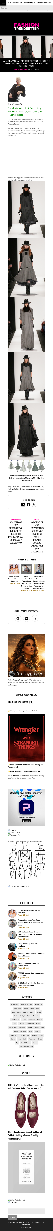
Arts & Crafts (17, 1008)
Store (19, 1039)
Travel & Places (25, 1043)
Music (30, 1031)
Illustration (22, 1027)
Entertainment (15, 1020)
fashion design (19, 489)
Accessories (14, 1004)
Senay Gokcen (24, 683)
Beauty (26, 1008)
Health (38, 1023)
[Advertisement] (26, 158)
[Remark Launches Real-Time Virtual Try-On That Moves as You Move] (26, 573)
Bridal (32, 1008)
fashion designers (32, 489)
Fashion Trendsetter (20, 680)
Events (24, 1020)
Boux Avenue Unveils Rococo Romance (14, 579)
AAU (18, 487)
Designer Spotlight (19, 1016)
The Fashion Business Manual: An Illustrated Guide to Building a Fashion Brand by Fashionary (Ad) (26, 1135)
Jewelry (36, 1027)
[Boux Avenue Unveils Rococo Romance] (14, 573)
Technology (32, 1039)
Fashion (17, 69)
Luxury (16, 1031)
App (31, 1004)
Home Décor (13, 1027)
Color (37, 1008)
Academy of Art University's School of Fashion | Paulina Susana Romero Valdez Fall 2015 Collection (37, 537)
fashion (10, 489)
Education (36, 1016)
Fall (42, 487)
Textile (40, 1039)
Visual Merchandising (26, 1046)
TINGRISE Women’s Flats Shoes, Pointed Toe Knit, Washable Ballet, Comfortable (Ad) (26, 1086)
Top (17, 1043)
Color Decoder (16, 1012)
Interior (30, 1027)
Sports (13, 1039)
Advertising (24, 1004)
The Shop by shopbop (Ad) (20, 702)
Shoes (41, 1035)
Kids (42, 1027)
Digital (29, 1016)
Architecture (38, 1004)
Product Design (24, 1035)
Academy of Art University (30, 487)
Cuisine (25, 1012)
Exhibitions (31, 1020)
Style (24, 1039)
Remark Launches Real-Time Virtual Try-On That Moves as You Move (30, 922)
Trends (35, 1043)
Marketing (23, 1031)
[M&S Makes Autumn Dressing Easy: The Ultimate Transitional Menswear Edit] (39, 573)
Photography (14, 1035)
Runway (24, 69)
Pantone (37, 1031)
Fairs (14, 1023)
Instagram (13, 685)
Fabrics (39, 1020)
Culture (32, 1012)
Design (39, 1012)
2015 (14, 487)
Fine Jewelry (30, 1023)
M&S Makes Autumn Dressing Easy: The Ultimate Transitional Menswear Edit (30, 934)
